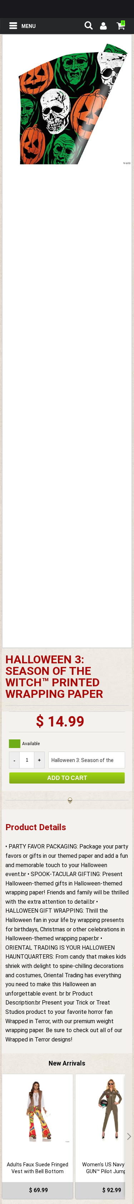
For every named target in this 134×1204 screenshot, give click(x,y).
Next (128, 1136)
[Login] (103, 27)
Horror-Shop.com (67, 9)
